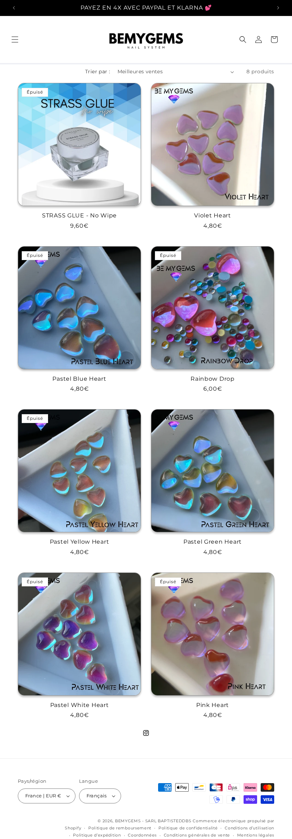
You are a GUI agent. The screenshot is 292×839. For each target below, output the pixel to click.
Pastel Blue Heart (79, 378)
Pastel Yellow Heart (79, 541)
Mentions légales (255, 835)
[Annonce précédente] (14, 8)
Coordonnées (142, 835)
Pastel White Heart (79, 705)
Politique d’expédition (97, 835)
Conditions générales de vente (197, 835)
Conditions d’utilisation (249, 827)
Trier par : (97, 71)
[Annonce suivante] (278, 8)
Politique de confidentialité (188, 827)
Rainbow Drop (213, 378)
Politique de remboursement (119, 827)
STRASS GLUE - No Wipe (79, 215)
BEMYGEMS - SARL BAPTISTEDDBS (153, 820)
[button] (15, 39)
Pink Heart (212, 705)
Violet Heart (212, 215)
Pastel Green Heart (212, 541)
